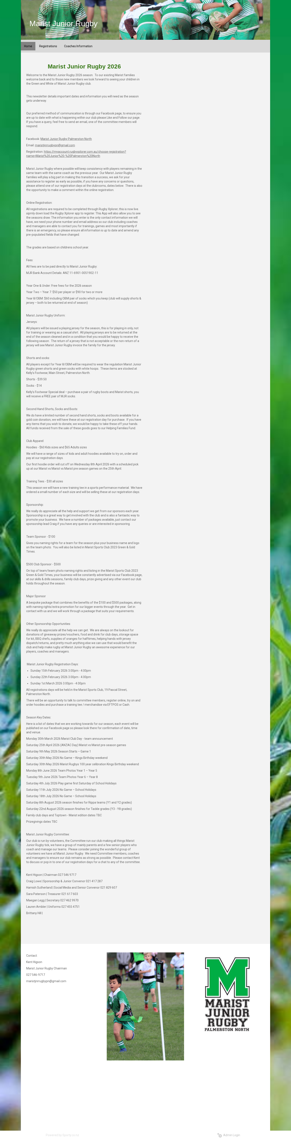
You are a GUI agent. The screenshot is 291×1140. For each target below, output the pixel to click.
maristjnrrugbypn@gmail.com (55, 145)
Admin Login (231, 1135)
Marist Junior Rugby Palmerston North (66, 139)
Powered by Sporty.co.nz (62, 1135)
